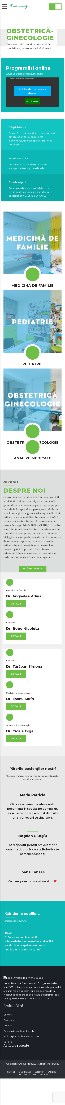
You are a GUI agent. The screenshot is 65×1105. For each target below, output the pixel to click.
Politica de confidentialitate (19, 1031)
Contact (8, 1025)
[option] (32, 38)
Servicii (7, 1014)
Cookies (44, 1075)
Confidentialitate (26, 1075)
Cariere (7, 1041)
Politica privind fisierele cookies (21, 1036)
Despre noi (9, 1020)
